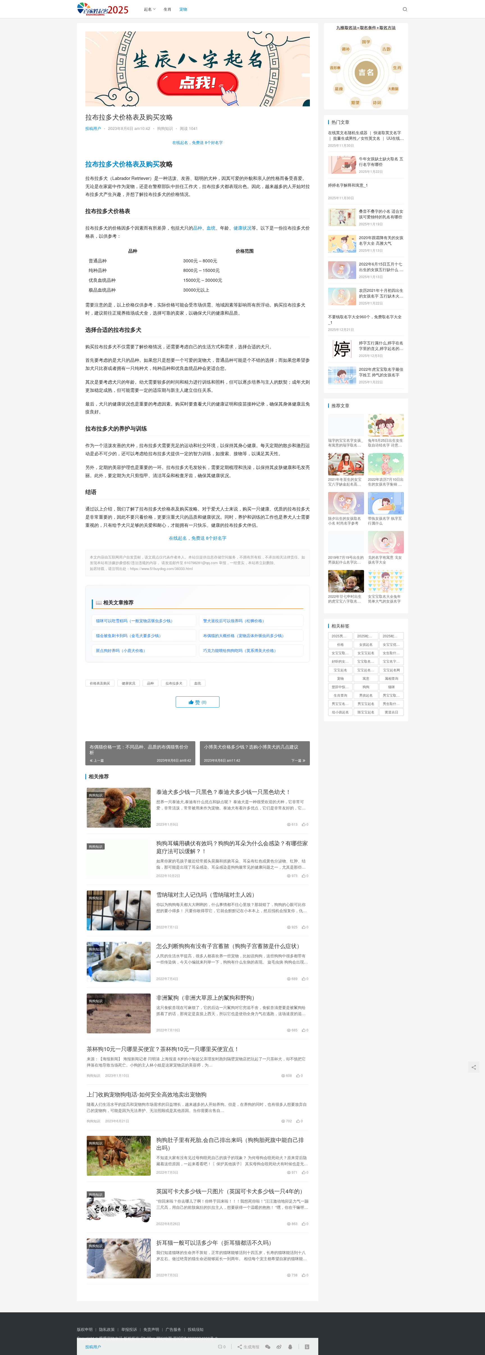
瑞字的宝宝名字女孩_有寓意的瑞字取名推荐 (345, 442)
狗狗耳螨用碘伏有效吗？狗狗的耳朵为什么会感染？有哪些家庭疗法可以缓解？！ (232, 847)
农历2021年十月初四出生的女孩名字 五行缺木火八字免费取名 (381, 295)
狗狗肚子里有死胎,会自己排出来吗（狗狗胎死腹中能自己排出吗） (230, 1144)
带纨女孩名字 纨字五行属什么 (385, 520)
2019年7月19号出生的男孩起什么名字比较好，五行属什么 (346, 559)
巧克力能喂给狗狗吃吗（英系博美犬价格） (240, 650)
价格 (340, 644)
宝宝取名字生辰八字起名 (367, 661)
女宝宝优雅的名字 (393, 644)
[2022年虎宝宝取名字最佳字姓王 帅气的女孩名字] (342, 369)
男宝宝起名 (366, 703)
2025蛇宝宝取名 (367, 635)
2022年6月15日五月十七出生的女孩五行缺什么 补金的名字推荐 (381, 269)
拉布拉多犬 (102, 163)
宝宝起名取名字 (367, 669)
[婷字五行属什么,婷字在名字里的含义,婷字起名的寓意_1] (342, 343)
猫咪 (391, 686)
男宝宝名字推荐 (342, 703)
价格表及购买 (139, 163)
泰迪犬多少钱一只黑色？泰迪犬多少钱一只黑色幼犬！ (223, 792)
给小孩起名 (340, 711)
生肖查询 (340, 695)
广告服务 (173, 1329)
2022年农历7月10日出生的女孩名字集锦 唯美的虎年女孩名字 (386, 481)
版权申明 (85, 1329)
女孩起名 (366, 644)
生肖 (167, 9)
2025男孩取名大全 (342, 635)
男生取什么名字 (393, 703)
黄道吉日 (391, 711)
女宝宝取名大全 (342, 652)
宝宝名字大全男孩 (393, 661)
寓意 (366, 678)
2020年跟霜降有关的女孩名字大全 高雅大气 (381, 240)
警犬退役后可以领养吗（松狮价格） (234, 620)
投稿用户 (93, 128)
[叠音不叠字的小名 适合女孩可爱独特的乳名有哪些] (342, 211)
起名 (148, 9)
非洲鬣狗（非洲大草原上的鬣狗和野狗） (206, 997)
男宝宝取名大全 (393, 695)
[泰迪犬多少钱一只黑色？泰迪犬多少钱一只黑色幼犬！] (119, 808)
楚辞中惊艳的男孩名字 (342, 686)
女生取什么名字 (393, 652)
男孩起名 (366, 695)
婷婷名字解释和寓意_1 (348, 185)
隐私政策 (107, 1329)
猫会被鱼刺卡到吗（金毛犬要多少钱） (129, 635)
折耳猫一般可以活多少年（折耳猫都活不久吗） (215, 1242)
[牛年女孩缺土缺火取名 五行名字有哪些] (342, 159)
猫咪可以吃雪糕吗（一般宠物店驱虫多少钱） (135, 620)
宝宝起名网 (391, 669)
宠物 (183, 9)
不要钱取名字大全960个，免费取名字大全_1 (365, 319)
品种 (197, 228)
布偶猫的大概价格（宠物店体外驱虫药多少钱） (244, 635)
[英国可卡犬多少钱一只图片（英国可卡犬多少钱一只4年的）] (119, 1207)
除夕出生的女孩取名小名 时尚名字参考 (344, 520)
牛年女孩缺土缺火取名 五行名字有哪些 (381, 161)
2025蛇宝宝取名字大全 (393, 635)
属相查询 (391, 678)
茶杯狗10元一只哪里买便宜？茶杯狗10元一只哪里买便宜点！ (163, 1049)
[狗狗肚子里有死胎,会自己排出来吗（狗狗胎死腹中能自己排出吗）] (119, 1156)
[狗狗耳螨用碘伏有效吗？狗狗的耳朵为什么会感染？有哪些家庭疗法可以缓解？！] (119, 859)
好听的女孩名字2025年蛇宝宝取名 (342, 661)
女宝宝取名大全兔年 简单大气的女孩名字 (384, 598)
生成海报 (250, 1346)
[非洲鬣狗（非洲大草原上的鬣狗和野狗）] (119, 1013)
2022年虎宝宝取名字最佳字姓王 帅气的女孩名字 (381, 371)
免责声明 (151, 1329)
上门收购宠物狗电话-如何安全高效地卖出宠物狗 (147, 1094)
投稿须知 (195, 1329)
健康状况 (242, 228)
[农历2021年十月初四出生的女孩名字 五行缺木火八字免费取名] (342, 291)
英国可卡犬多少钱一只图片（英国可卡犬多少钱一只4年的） (230, 1191)
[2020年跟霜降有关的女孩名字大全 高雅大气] (342, 238)
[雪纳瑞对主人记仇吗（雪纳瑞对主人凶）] (119, 910)
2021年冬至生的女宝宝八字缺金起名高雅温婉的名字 (345, 481)
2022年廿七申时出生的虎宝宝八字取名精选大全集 (345, 598)
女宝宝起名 (366, 652)
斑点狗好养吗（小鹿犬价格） (121, 650)
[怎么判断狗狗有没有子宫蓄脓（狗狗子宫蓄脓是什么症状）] (119, 962)
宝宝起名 (340, 669)
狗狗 (366, 686)
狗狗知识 (165, 128)
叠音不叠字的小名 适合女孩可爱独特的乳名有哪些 (381, 213)
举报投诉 (129, 1329)
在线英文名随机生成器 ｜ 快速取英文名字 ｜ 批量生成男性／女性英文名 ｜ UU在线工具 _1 (366, 138)
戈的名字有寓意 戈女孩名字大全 (385, 559)
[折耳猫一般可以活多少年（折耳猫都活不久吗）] (119, 1258)
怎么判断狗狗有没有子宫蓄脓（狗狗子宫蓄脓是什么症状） (229, 946)
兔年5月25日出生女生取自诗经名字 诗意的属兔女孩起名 (385, 442)
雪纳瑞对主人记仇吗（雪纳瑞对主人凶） (206, 894)
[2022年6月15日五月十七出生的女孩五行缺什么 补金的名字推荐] (342, 264)
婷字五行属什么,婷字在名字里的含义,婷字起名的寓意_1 (381, 348)
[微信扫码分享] (268, 1346)
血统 (211, 228)
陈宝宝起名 (366, 711)
